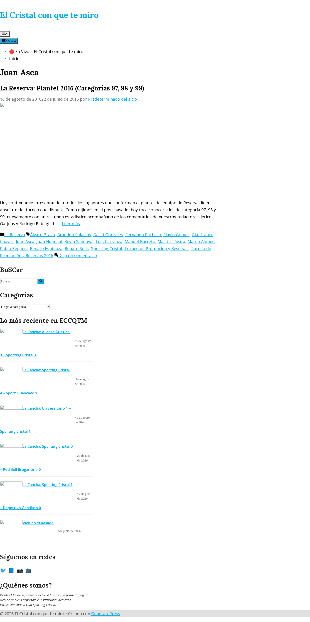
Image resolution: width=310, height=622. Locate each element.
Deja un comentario (77, 255)
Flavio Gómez (176, 234)
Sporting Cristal (106, 248)
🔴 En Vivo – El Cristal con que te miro (46, 51)
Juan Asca (25, 241)
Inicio (14, 58)
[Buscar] (40, 281)
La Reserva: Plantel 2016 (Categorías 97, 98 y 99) (72, 88)
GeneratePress (105, 613)
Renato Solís (77, 248)
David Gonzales (108, 234)
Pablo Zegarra (14, 248)
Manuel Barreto (140, 241)
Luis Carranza (109, 241)
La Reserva (14, 234)
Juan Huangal (49, 241)
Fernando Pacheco (143, 234)
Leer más (71, 223)
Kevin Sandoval (78, 241)
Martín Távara (171, 241)
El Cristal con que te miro (49, 15)
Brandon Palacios (74, 234)
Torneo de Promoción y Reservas (156, 248)
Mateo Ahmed (201, 241)
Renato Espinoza (46, 248)
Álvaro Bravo (42, 234)
